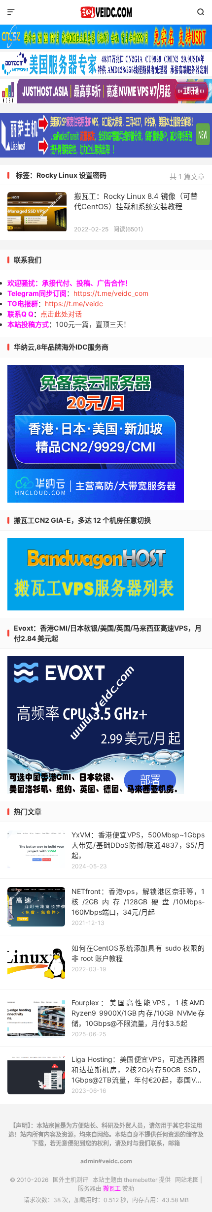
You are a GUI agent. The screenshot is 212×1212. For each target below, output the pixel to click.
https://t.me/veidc (74, 303)
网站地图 (187, 1179)
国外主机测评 (106, 12)
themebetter (140, 1179)
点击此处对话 (61, 314)
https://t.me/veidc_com (110, 293)
